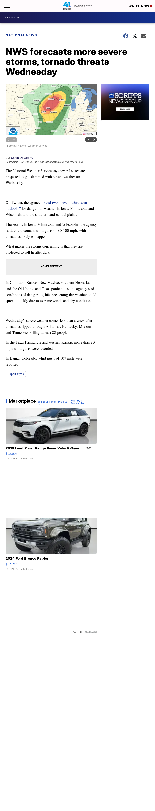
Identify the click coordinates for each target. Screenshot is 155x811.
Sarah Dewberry (22, 158)
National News (21, 35)
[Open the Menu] (6, 6)
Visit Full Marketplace (78, 402)
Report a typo (16, 374)
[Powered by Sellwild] (91, 632)
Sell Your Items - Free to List (52, 403)
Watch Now (139, 6)
